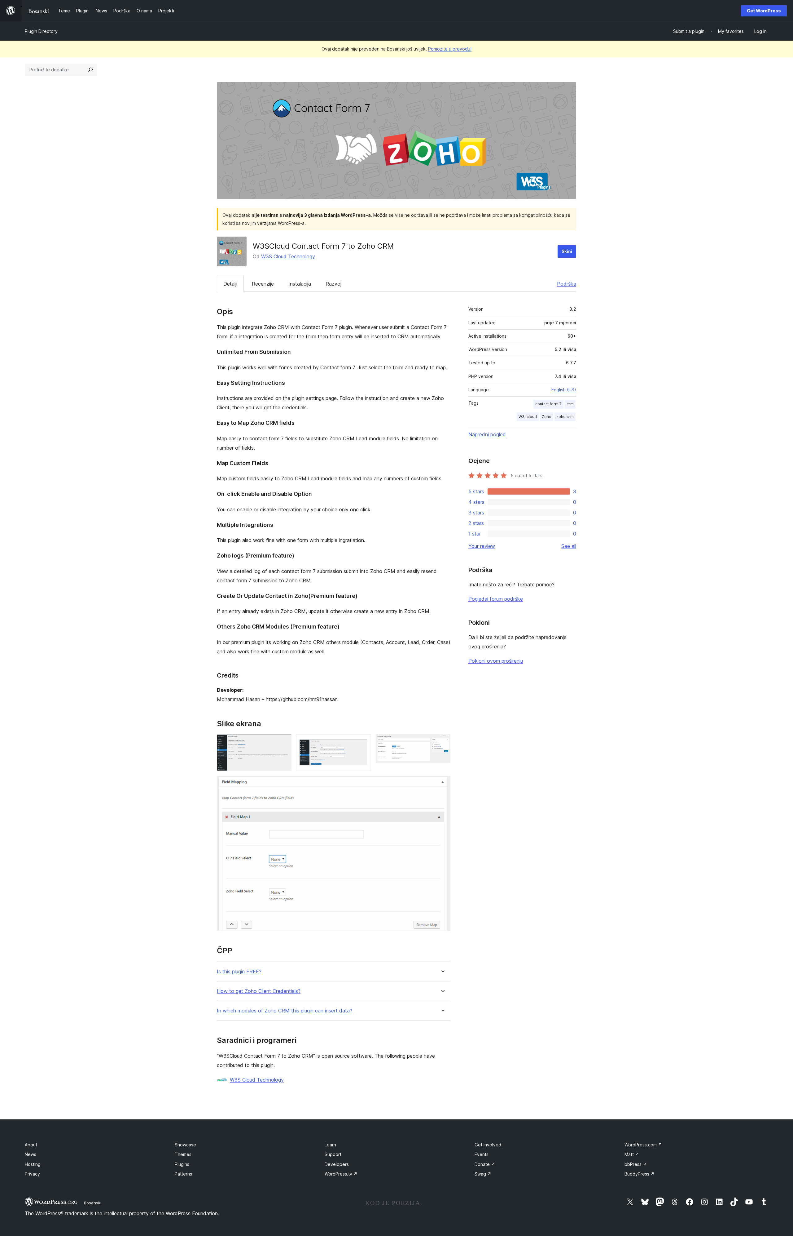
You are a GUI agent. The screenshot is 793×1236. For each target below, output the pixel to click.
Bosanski (92, 1202)
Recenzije (263, 284)
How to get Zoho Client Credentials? (258, 991)
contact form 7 (548, 404)
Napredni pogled (487, 434)
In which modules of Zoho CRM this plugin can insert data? (284, 1011)
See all (568, 546)
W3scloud (528, 416)
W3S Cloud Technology (288, 256)
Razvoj (333, 284)
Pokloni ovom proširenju (495, 661)
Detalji (230, 284)
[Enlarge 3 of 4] (442, 743)
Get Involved (488, 1144)
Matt (631, 1154)
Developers (337, 1164)
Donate (485, 1164)
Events (482, 1154)
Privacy (32, 1173)
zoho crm (565, 416)
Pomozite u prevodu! (449, 48)
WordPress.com (643, 1144)
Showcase (185, 1144)
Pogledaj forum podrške (495, 599)
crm (570, 404)
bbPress (635, 1164)
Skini (567, 251)
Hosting (33, 1164)
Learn (330, 1144)
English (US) (563, 389)
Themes (183, 1154)
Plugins (182, 1164)
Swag (483, 1173)
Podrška (566, 284)
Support (333, 1154)
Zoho (546, 416)
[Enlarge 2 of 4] (362, 743)
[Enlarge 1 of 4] (283, 743)
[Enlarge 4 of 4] (442, 784)
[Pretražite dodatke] (90, 70)
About (31, 1144)
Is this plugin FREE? (239, 972)
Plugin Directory (41, 31)
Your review (481, 546)
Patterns (183, 1173)
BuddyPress (639, 1173)
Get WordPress (764, 10)
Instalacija (299, 284)
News (30, 1154)
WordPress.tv (341, 1173)
